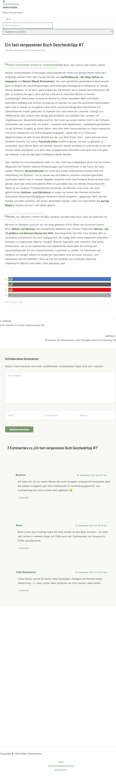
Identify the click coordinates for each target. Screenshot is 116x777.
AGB (60, 762)
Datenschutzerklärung (60, 766)
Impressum (61, 769)
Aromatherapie (10, 7)
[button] (10, 279)
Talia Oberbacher (26, 572)
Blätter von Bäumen (23, 229)
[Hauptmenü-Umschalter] (8, 19)
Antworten (24, 498)
